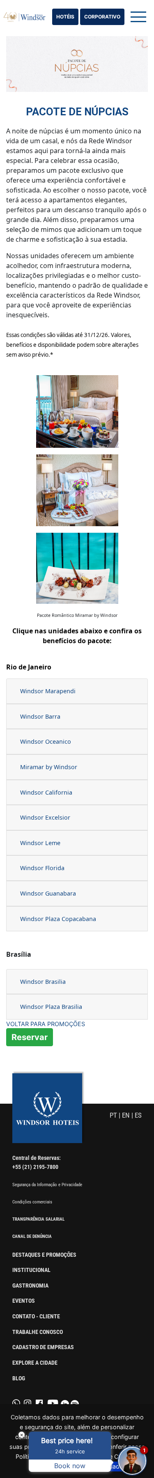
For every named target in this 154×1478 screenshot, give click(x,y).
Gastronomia (30, 1285)
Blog (18, 1378)
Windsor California (46, 792)
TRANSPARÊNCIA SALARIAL (38, 1219)
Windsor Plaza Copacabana (58, 919)
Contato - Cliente (36, 1316)
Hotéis (65, 17)
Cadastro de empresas (43, 1347)
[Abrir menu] (138, 17)
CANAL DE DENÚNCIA (32, 1236)
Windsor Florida (42, 868)
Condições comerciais (32, 1202)
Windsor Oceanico (45, 741)
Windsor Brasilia (43, 981)
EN (126, 1115)
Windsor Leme (40, 843)
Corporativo (102, 17)
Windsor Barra (40, 716)
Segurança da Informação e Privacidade (47, 1184)
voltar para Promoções (45, 1023)
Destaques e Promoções (44, 1254)
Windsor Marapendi (48, 691)
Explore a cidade (34, 1362)
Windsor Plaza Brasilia (51, 1007)
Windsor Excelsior (45, 817)
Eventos (23, 1300)
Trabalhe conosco (37, 1332)
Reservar (29, 1037)
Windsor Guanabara (49, 893)
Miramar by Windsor (48, 767)
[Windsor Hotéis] (24, 17)
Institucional (31, 1270)
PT (113, 1115)
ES (138, 1115)
